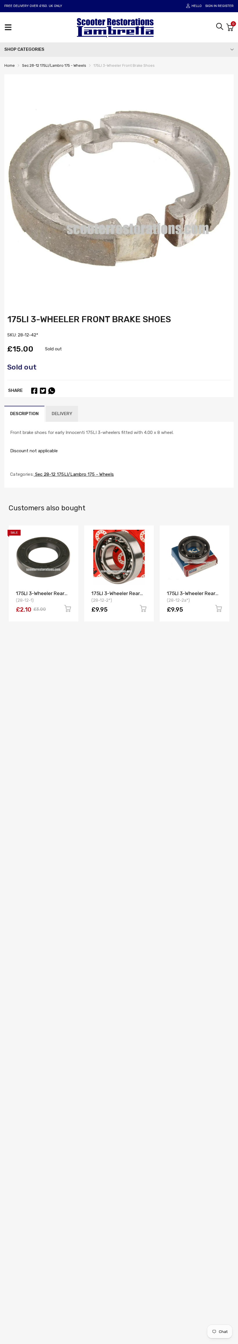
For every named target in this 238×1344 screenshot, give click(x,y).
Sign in (211, 6)
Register (226, 6)
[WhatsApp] (51, 390)
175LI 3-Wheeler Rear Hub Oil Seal (40, 596)
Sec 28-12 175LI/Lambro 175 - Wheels (74, 474)
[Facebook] (34, 390)
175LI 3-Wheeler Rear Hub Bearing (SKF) (191, 596)
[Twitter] (42, 390)
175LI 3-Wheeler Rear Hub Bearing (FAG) (115, 596)
